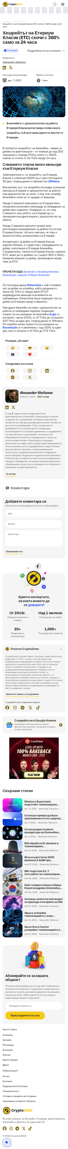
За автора (11, 474)
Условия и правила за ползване (19, 1096)
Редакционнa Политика (15, 1086)
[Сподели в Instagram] (30, 370)
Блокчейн (8, 1049)
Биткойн (7, 1039)
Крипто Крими (10, 1059)
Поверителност (11, 1091)
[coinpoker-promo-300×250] (34, 778)
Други (6, 1064)
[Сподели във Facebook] (12, 370)
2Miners (53, 181)
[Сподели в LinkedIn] (47, 370)
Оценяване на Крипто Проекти (19, 1101)
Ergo (53, 314)
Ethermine (34, 285)
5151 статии (43, 396)
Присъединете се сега (25, 1015)
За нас (6, 1076)
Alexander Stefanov (14, 62)
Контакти (7, 1081)
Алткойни (8, 1034)
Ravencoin (10, 327)
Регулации (8, 1044)
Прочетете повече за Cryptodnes (22, 694)
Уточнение (12, 50)
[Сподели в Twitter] (30, 377)
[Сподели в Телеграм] (12, 377)
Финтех (7, 1054)
